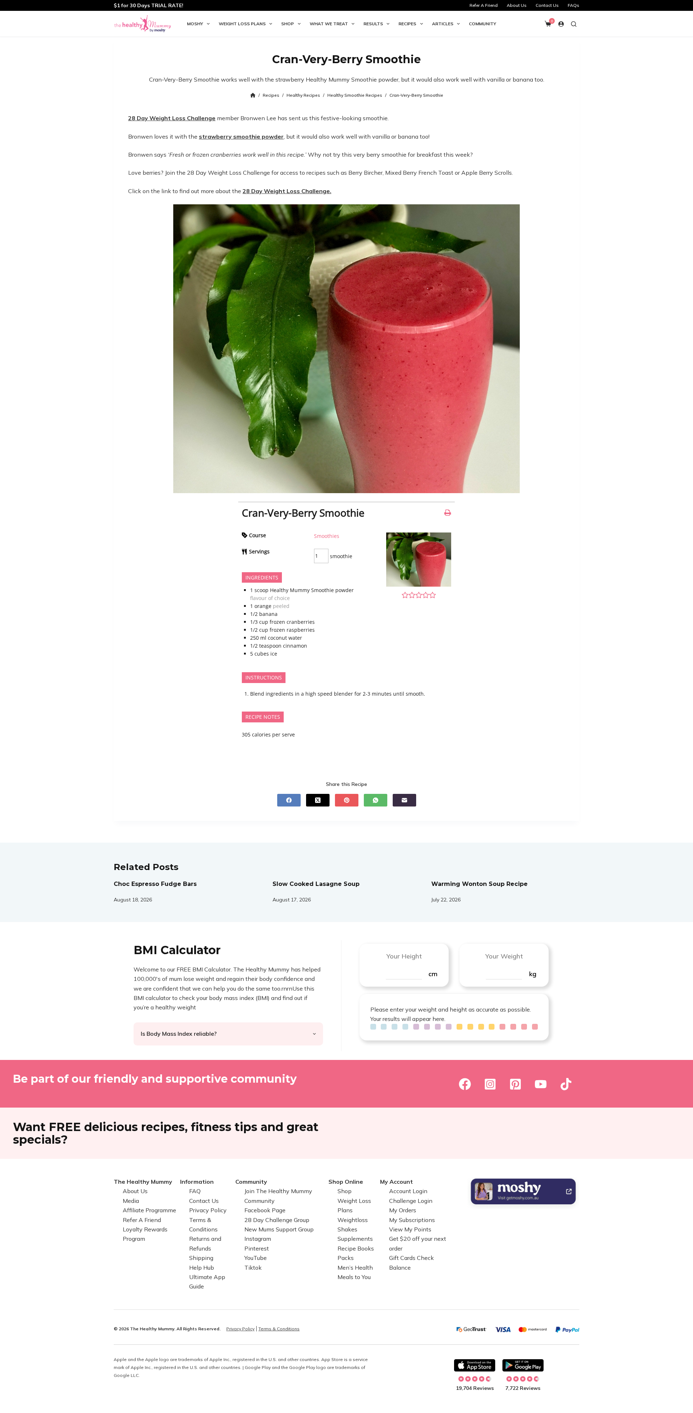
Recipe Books (355, 1248)
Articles (442, 23)
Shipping (201, 1257)
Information (197, 1181)
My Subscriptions (412, 1219)
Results (373, 23)
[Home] (253, 95)
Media (131, 1200)
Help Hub (201, 1267)
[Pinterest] (346, 800)
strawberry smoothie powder (241, 136)
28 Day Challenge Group (276, 1219)
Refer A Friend (484, 5)
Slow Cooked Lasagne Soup (316, 884)
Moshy (195, 23)
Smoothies (326, 535)
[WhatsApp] (375, 800)
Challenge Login (410, 1200)
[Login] (561, 24)
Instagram (257, 1239)
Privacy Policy (208, 1210)
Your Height (404, 956)
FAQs (573, 5)
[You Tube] (540, 1084)
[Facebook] (289, 800)
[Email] (404, 800)
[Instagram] (490, 1084)
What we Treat (329, 23)
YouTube (255, 1257)
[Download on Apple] (474, 1365)
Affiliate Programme (149, 1210)
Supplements (355, 1239)
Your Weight (504, 956)
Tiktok (253, 1267)
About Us (517, 5)
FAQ (195, 1191)
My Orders (402, 1210)
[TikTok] (565, 1084)
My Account (396, 1181)
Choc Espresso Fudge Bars (155, 884)
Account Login (408, 1191)
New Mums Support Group (279, 1229)
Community (482, 23)
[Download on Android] (523, 1365)
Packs (345, 1257)
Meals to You (354, 1277)
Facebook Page (265, 1210)
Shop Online (345, 1181)
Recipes (407, 23)
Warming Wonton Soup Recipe (479, 884)
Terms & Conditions (279, 1328)
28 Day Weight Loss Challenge (171, 118)
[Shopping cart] (548, 24)
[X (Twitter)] (318, 800)
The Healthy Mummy (143, 1181)
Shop (287, 23)
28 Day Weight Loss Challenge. (287, 191)
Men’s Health (355, 1267)
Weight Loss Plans (242, 23)
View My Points (410, 1229)
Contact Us (547, 5)
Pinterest (256, 1248)
